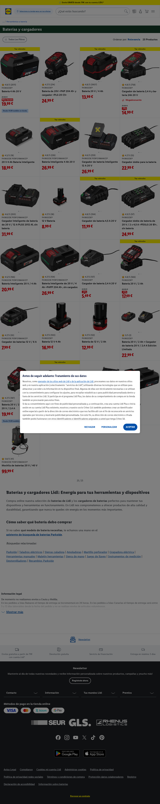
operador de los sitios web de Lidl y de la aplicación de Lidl (65, 381)
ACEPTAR (130, 427)
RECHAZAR (89, 427)
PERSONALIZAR (109, 427)
